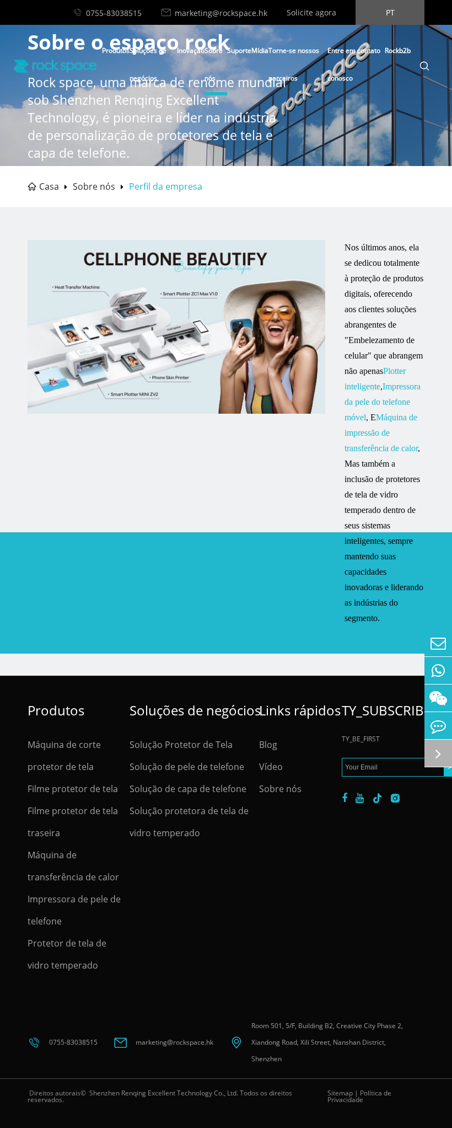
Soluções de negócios (194, 710)
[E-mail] (438, 642)
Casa (49, 186)
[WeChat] (438, 698)
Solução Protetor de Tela (181, 745)
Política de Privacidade (359, 1096)
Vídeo (271, 767)
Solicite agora (311, 12)
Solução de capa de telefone (188, 789)
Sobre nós (94, 186)
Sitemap (340, 1093)
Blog (268, 745)
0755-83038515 (114, 13)
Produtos (116, 50)
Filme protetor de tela (73, 789)
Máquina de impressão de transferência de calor (381, 433)
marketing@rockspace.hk (221, 13)
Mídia (259, 50)
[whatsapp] (438, 670)
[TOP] (438, 753)
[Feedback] (438, 725)
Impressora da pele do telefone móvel (383, 402)
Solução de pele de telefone (187, 767)
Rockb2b (398, 50)
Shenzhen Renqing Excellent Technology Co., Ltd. (163, 1093)
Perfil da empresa (165, 186)
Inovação (191, 50)
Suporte (239, 50)
